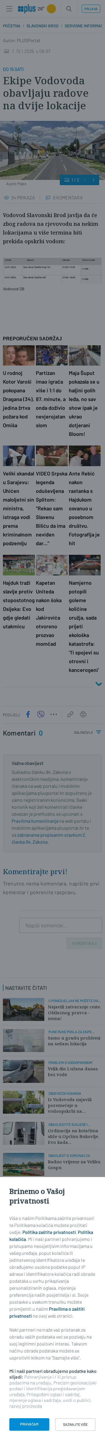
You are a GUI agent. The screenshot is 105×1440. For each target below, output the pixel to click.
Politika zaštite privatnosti (49, 1232)
